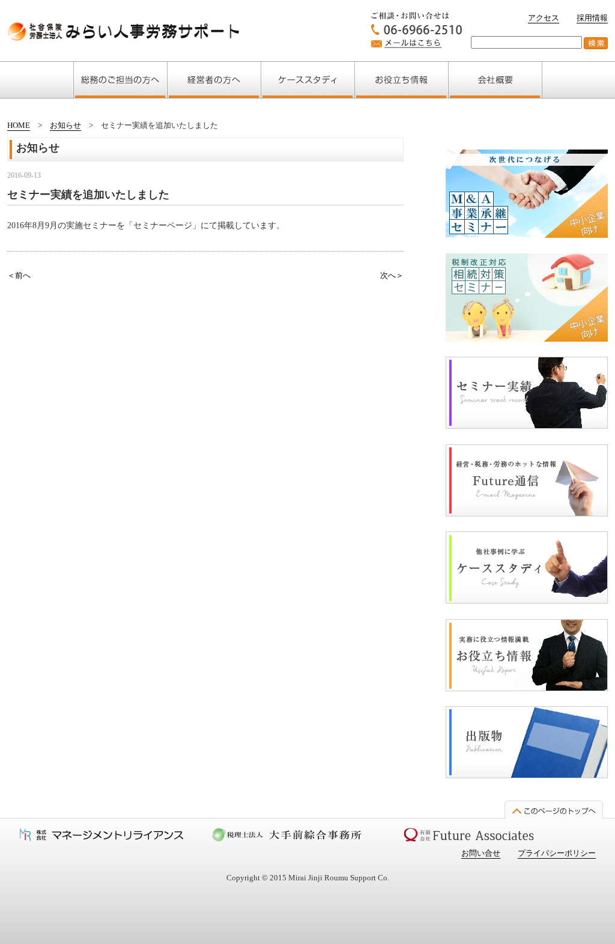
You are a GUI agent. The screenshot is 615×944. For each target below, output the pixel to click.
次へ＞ (392, 275)
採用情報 (592, 17)
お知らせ (65, 125)
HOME (18, 125)
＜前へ (19, 275)
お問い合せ (480, 853)
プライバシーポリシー (557, 853)
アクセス (543, 17)
